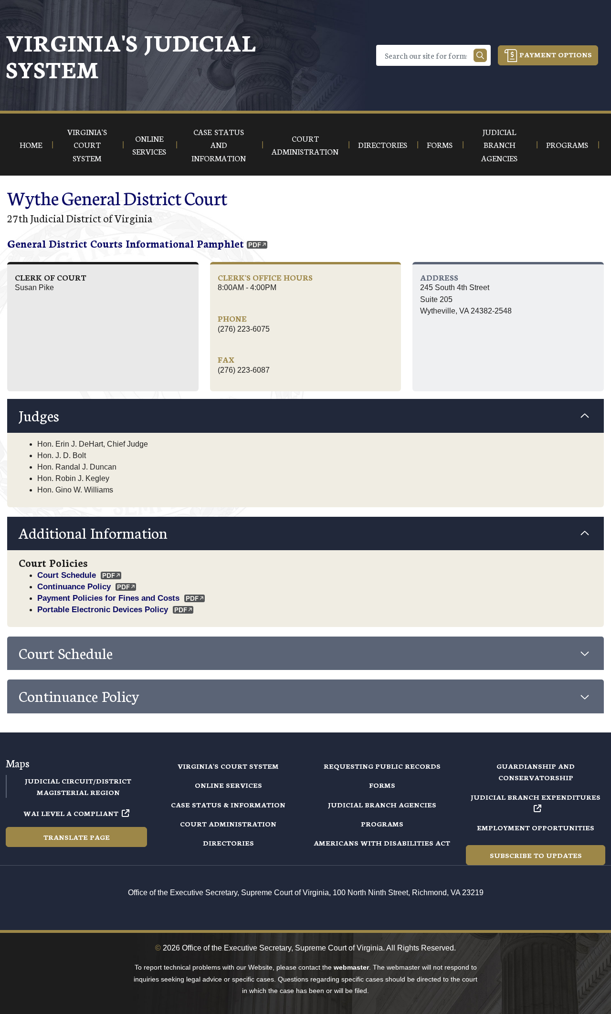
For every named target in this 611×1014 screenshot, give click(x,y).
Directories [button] (382, 144)
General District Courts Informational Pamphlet (125, 243)
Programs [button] (567, 144)
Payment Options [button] (554, 54)
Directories (228, 842)
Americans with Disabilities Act (382, 842)
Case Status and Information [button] (218, 144)
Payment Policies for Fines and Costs (108, 598)
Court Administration (228, 823)
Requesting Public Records (382, 766)
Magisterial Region (78, 792)
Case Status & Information (228, 804)
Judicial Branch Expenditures (535, 797)
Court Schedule (66, 575)
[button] (305, 415)
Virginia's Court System (228, 766)
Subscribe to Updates (536, 855)
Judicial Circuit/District (78, 780)
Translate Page (76, 837)
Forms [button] (440, 144)
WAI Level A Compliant (70, 813)
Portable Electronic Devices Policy (102, 609)
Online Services (228, 785)
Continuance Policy (74, 586)
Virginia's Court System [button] (87, 144)
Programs (382, 823)
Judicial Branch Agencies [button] (499, 144)
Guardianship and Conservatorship (535, 771)
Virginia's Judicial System (131, 55)
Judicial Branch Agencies (382, 804)
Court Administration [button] (305, 145)
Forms (382, 785)
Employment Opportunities (535, 827)
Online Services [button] (149, 145)
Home (31, 144)
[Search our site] (480, 55)
